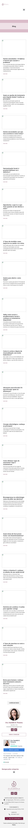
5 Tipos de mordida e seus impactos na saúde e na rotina (13, 242)
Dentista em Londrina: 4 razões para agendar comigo (14, 608)
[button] (24, 9)
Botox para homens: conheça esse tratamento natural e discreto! (13, 682)
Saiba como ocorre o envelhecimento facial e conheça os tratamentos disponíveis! (11, 317)
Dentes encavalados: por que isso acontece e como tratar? (13, 133)
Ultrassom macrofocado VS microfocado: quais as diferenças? (12, 389)
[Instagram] (12, 729)
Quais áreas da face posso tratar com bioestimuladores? (13, 535)
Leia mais (5, 73)
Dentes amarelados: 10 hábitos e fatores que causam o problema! (13, 60)
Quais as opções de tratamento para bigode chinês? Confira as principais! (14, 97)
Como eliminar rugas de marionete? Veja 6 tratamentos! (11, 462)
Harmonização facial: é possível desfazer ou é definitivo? (11, 170)
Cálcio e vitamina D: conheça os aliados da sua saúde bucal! (13, 571)
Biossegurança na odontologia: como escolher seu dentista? (13, 498)
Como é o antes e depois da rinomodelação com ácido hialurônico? (12, 353)
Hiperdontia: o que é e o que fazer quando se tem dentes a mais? (13, 206)
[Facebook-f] (15, 729)
